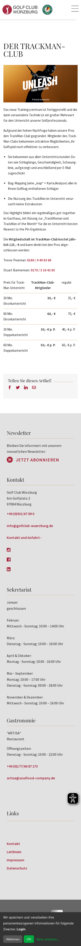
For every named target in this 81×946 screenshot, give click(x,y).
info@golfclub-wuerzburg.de (30, 525)
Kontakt (13, 843)
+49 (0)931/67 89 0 (20, 513)
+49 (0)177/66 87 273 (22, 766)
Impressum (15, 860)
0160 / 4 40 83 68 (39, 260)
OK (29, 939)
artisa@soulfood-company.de (31, 778)
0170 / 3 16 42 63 (42, 270)
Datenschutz (17, 868)
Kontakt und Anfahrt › (24, 537)
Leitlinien (14, 851)
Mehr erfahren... (48, 939)
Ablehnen (13, 939)
